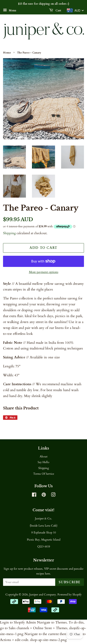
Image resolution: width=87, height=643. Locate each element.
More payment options (43, 272)
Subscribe (70, 582)
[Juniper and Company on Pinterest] (43, 495)
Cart (58, 10)
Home (7, 52)
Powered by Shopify (69, 594)
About (43, 456)
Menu (12, 10)
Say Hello (43, 462)
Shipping (9, 233)
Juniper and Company (42, 594)
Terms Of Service (43, 474)
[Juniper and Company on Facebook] (34, 495)
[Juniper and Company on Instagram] (53, 495)
